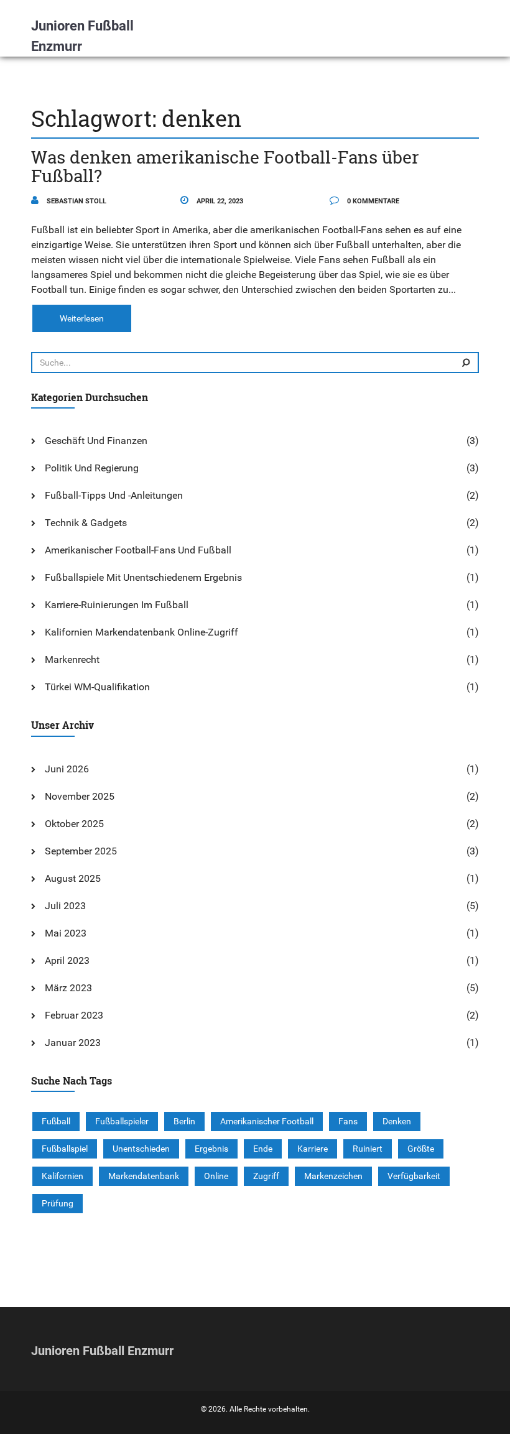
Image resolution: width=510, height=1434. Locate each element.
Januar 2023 (73, 1042)
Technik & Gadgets (86, 523)
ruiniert (367, 1149)
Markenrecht (72, 659)
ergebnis (211, 1149)
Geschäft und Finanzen (96, 440)
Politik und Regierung (92, 468)
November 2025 (79, 796)
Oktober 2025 (74, 824)
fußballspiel (65, 1149)
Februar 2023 (74, 1015)
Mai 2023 (65, 933)
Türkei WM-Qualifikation (97, 687)
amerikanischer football (266, 1121)
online (216, 1176)
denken (396, 1121)
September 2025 (81, 851)
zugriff (266, 1176)
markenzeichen (333, 1176)
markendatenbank (143, 1176)
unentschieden (141, 1149)
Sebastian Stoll (75, 201)
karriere (312, 1149)
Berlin (184, 1121)
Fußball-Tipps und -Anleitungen (114, 495)
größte (420, 1149)
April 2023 (67, 960)
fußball (56, 1121)
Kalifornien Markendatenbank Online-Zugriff (141, 632)
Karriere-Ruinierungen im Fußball (116, 605)
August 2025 (73, 878)
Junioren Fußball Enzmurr (82, 36)
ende (262, 1149)
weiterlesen (82, 318)
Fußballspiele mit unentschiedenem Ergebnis (143, 577)
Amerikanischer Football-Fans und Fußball (138, 550)
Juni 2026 (67, 769)
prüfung (57, 1203)
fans (348, 1121)
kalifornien (62, 1176)
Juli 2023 (65, 906)
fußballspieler (122, 1121)
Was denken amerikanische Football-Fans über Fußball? (225, 167)
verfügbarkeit (413, 1176)
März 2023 (68, 988)
